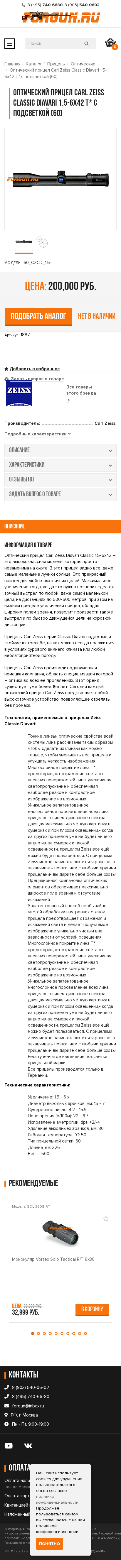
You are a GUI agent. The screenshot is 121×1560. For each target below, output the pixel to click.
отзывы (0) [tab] (21, 479)
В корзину (92, 1309)
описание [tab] (19, 450)
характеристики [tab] (26, 465)
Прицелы (56, 64)
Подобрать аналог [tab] (38, 316)
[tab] (37, 434)
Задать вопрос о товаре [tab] (37, 378)
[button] (34, 1333)
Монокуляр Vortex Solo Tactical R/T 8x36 (53, 1259)
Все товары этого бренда (81, 390)
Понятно (49, 1543)
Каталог (34, 64)
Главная (12, 64)
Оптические (83, 64)
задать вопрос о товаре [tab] (35, 494)
